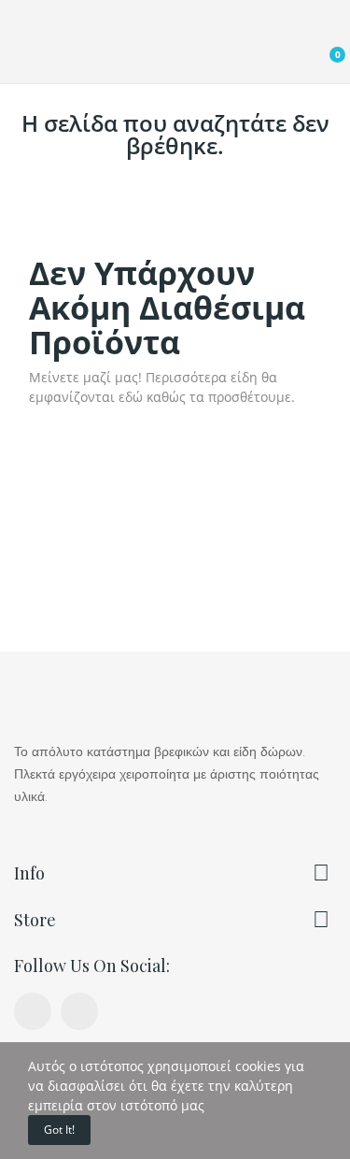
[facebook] (32, 1011)
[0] (320, 61)
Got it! (59, 1130)
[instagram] (79, 1011)
